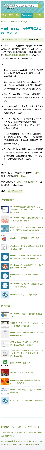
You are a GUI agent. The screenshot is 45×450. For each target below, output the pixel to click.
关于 (19, 426)
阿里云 (38, 173)
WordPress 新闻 (15, 191)
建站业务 (34, 182)
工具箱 (37, 426)
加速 (18, 15)
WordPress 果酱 (8, 441)
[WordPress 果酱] (10, 9)
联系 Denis (27, 426)
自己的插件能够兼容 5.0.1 (18, 55)
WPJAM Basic (33, 444)
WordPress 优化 (21, 182)
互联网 (38, 15)
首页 (4, 15)
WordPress (27, 15)
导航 (11, 15)
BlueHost (21, 176)
